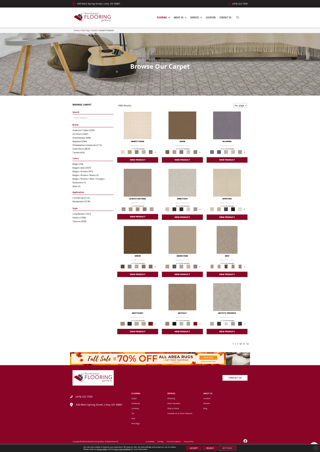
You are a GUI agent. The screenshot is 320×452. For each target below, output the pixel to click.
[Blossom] (240, 152)
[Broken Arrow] (240, 266)
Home (76, 30)
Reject (210, 448)
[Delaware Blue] (151, 152)
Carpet (94, 30)
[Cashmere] (143, 323)
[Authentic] (182, 240)
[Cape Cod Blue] (226, 209)
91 (244, 344)
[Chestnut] (138, 240)
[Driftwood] (143, 266)
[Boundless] (137, 152)
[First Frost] (188, 209)
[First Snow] (240, 209)
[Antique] (219, 266)
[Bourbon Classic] (182, 125)
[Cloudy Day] (181, 266)
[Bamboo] (129, 152)
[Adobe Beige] (227, 240)
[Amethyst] (227, 125)
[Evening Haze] (195, 266)
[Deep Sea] (240, 323)
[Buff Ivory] (227, 182)
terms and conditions (122, 449)
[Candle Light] (226, 323)
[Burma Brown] (219, 323)
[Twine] (151, 209)
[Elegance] (188, 152)
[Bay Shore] (233, 266)
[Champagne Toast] (174, 152)
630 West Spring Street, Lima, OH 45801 (98, 3)
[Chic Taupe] (143, 152)
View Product (138, 159)
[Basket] (138, 182)
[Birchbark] (233, 152)
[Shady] (145, 209)
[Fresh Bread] (195, 209)
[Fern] (151, 266)
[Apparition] (226, 266)
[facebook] (245, 440)
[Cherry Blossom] (151, 323)
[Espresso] (233, 209)
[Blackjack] (129, 323)
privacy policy (102, 449)
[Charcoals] (174, 209)
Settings (227, 448)
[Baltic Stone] (227, 297)
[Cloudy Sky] (129, 266)
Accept (194, 448)
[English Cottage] (195, 152)
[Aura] (138, 125)
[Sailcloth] (137, 209)
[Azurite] (219, 152)
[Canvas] (182, 182)
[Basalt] (226, 152)
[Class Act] (181, 152)
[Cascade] (137, 323)
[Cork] (131, 209)
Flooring (85, 30)
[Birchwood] (138, 297)
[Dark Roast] (181, 209)
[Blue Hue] (174, 266)
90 (241, 344)
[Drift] (188, 266)
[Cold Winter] (233, 323)
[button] (235, 378)
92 (247, 344)
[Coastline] (137, 266)
